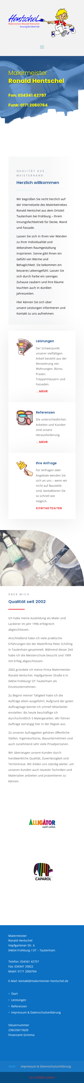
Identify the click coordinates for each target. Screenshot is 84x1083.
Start (14, 994)
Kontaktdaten (49, 508)
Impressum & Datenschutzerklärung (36, 1012)
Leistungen (18, 1000)
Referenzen (45, 412)
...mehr (42, 391)
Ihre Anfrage (46, 463)
